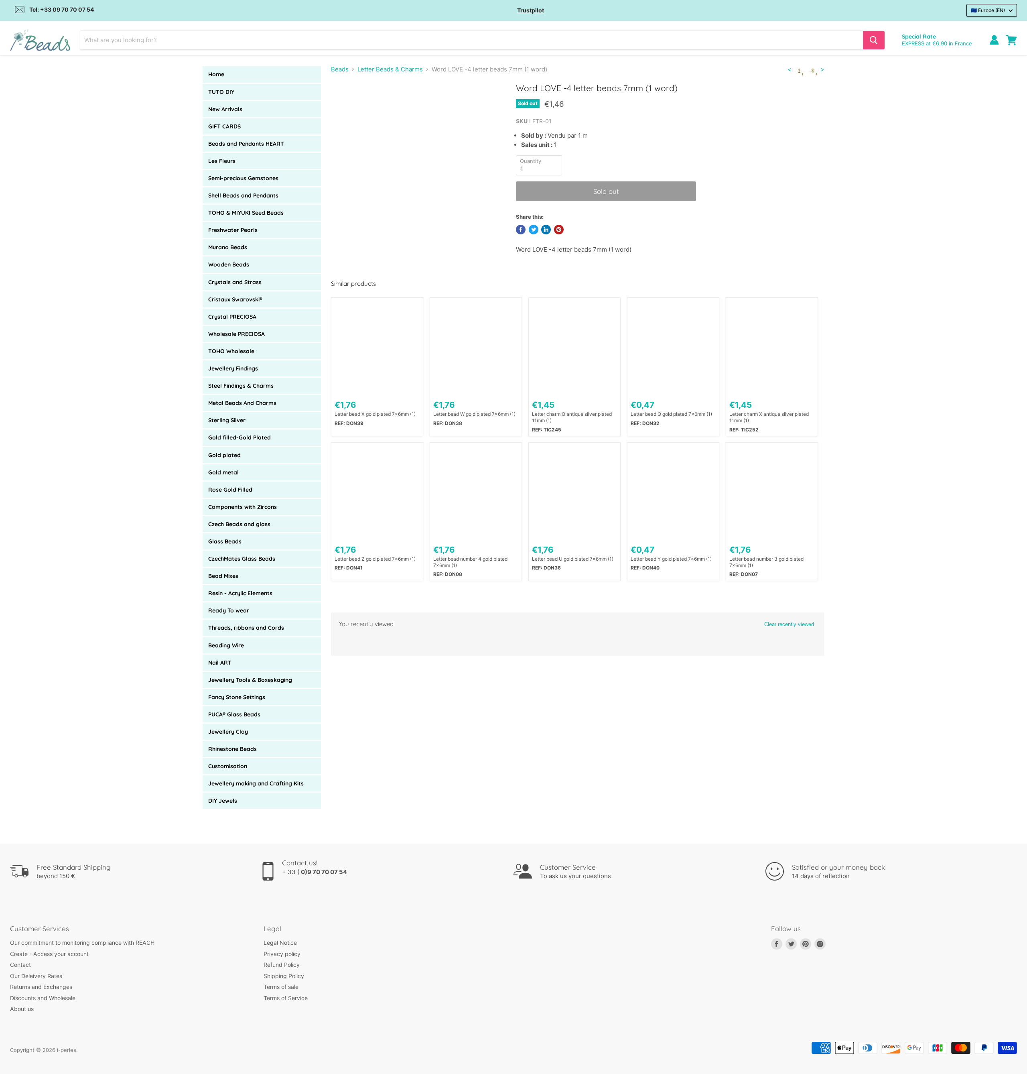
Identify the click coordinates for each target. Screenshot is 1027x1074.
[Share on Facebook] (521, 229)
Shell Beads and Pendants (243, 195)
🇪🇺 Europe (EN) (988, 10)
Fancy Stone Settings (236, 697)
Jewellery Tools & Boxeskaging (250, 679)
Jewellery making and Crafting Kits (256, 783)
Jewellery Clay (228, 731)
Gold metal (223, 472)
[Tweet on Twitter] (533, 229)
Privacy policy (282, 953)
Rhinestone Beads (232, 749)
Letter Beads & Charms (390, 69)
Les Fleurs (221, 161)
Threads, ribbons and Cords (246, 627)
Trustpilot (530, 10)
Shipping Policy (284, 975)
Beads (340, 69)
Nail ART (219, 662)
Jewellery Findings (233, 368)
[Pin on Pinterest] (559, 229)
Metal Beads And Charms (242, 403)
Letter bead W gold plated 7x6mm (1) (474, 414)
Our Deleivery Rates (36, 975)
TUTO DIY (221, 92)
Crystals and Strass (235, 282)
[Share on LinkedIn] (546, 229)
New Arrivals (225, 109)
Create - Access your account (49, 953)
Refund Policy (282, 964)
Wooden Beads (228, 264)
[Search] (874, 40)
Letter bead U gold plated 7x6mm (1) (572, 559)
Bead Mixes (223, 576)
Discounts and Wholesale (42, 998)
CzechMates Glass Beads (241, 558)
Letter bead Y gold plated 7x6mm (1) (671, 559)
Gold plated (224, 455)
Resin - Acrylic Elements (240, 593)
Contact (20, 964)
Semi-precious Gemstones (243, 178)
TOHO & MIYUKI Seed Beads (246, 212)
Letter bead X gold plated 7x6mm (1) (375, 414)
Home (216, 74)
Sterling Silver (227, 420)
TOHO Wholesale (231, 351)
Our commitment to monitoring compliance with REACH (82, 942)
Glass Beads (225, 541)
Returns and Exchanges (41, 986)
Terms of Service (286, 998)
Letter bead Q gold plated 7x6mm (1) (671, 414)
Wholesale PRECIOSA (236, 334)
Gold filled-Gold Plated (239, 437)
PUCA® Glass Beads (234, 714)
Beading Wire (226, 645)
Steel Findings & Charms (241, 385)
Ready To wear (228, 610)
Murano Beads (227, 247)
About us (22, 1008)
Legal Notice (280, 942)
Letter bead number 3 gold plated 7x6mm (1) (766, 562)
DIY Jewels (222, 800)
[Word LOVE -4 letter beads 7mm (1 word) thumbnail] (347, 106)
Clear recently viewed (789, 624)
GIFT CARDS (224, 126)
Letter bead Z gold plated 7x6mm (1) (375, 559)
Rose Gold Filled (230, 489)
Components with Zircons (242, 507)
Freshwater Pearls (233, 230)
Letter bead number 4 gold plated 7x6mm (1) (470, 562)
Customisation (227, 766)
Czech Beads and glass (239, 524)
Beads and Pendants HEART (246, 143)
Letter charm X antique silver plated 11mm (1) (769, 417)
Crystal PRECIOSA (232, 316)
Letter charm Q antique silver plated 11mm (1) (572, 417)
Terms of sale (281, 986)
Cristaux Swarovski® (235, 299)
